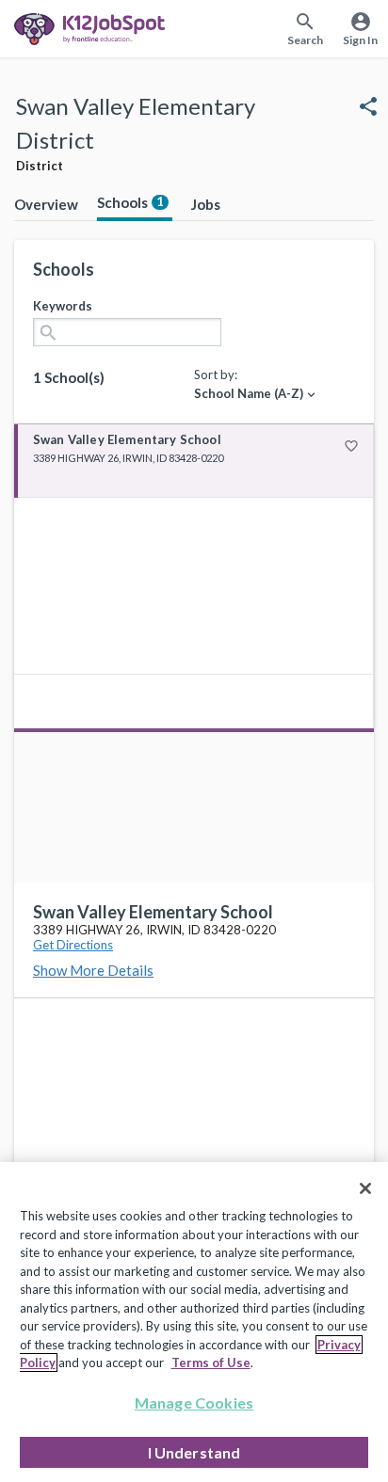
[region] (194, 1322)
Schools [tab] (130, 202)
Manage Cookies (194, 1402)
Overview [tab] (46, 204)
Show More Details (93, 970)
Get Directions (73, 944)
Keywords (62, 305)
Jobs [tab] (205, 204)
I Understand (194, 1452)
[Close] (365, 1188)
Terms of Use (211, 1362)
